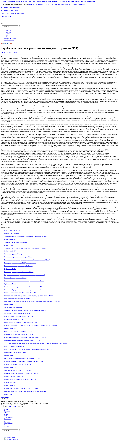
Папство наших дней (10, 382)
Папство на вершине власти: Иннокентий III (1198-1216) (21, 292)
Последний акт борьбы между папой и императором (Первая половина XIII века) (28, 295)
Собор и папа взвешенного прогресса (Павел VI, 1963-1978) (22, 388)
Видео (6, 414)
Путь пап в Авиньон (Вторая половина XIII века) (19, 298)
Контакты (7, 425)
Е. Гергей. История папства (9, 52)
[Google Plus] (11, 43)
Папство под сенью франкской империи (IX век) (18, 272)
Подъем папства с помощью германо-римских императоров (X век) (24, 275)
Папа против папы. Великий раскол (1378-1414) (18, 316)
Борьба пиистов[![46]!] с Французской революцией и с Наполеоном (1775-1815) (28, 349)
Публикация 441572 (10, 251)
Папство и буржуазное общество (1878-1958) (17, 364)
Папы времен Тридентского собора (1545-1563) (18, 334)
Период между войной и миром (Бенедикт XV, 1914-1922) (21, 373)
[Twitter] (9, 43)
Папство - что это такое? (11, 233)
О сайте (6, 426)
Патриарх (7, 411)
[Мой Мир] (7, 43)
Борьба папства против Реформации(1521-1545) (18, 331)
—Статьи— (7, 33)
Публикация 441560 (10, 239)
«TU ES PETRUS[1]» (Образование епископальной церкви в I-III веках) (25, 236)
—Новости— (8, 30)
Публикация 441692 (10, 367)
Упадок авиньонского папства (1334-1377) (17, 313)
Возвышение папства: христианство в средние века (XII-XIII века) (24, 281)
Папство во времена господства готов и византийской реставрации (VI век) (27, 260)
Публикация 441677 (10, 355)
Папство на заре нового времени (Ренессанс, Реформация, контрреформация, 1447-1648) (30, 325)
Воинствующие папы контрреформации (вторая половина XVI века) (25, 337)
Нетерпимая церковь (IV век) (13, 254)
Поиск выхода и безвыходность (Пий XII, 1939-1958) (20, 379)
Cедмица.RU (5, 397)
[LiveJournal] (6, 43)
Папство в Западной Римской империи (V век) (18, 257)
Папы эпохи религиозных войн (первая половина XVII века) (22, 340)
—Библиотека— (9, 40)
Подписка (7, 422)
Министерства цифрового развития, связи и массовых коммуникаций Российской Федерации (56, 4)
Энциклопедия (8, 417)
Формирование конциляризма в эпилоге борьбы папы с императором (25, 310)
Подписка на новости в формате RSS (12, 7)
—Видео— (7, 35)
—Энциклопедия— (10, 38)
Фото (5, 415)
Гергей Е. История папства (12, 230)
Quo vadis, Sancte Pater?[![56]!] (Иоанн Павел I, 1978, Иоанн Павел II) (25, 391)
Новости (6, 409)
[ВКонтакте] (4, 43)
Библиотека (7, 419)
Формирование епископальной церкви (15, 242)
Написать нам (8, 423)
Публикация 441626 (10, 304)
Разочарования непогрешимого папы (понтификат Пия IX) (22, 358)
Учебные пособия (6, 16)
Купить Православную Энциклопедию (12, 13)
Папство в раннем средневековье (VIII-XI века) (18, 266)
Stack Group (12, 406)
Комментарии (8, 394)
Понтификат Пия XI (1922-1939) (14, 376)
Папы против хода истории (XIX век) (15, 352)
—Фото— (7, 37)
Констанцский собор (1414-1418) (14, 319)
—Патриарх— (8, 32)
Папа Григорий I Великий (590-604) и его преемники (20, 263)
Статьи (6, 412)
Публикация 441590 (10, 269)
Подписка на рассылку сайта (9, 10)
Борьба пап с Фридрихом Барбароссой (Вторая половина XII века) (24, 290)
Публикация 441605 (10, 284)
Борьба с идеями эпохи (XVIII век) (14, 346)
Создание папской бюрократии (13, 307)
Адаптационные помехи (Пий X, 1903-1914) (17, 370)
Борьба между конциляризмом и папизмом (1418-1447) (20, 322)
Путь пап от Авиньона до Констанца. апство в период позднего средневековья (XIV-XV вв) (32, 301)
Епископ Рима (8, 245)
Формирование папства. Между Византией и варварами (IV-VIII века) (25, 248)
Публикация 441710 (10, 385)
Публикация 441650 (10, 328)
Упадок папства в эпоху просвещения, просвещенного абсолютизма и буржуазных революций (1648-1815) (36, 343)
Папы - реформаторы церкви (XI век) (15, 278)
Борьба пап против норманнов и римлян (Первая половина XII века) (25, 287)
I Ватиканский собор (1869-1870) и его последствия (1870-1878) (23, 361)
